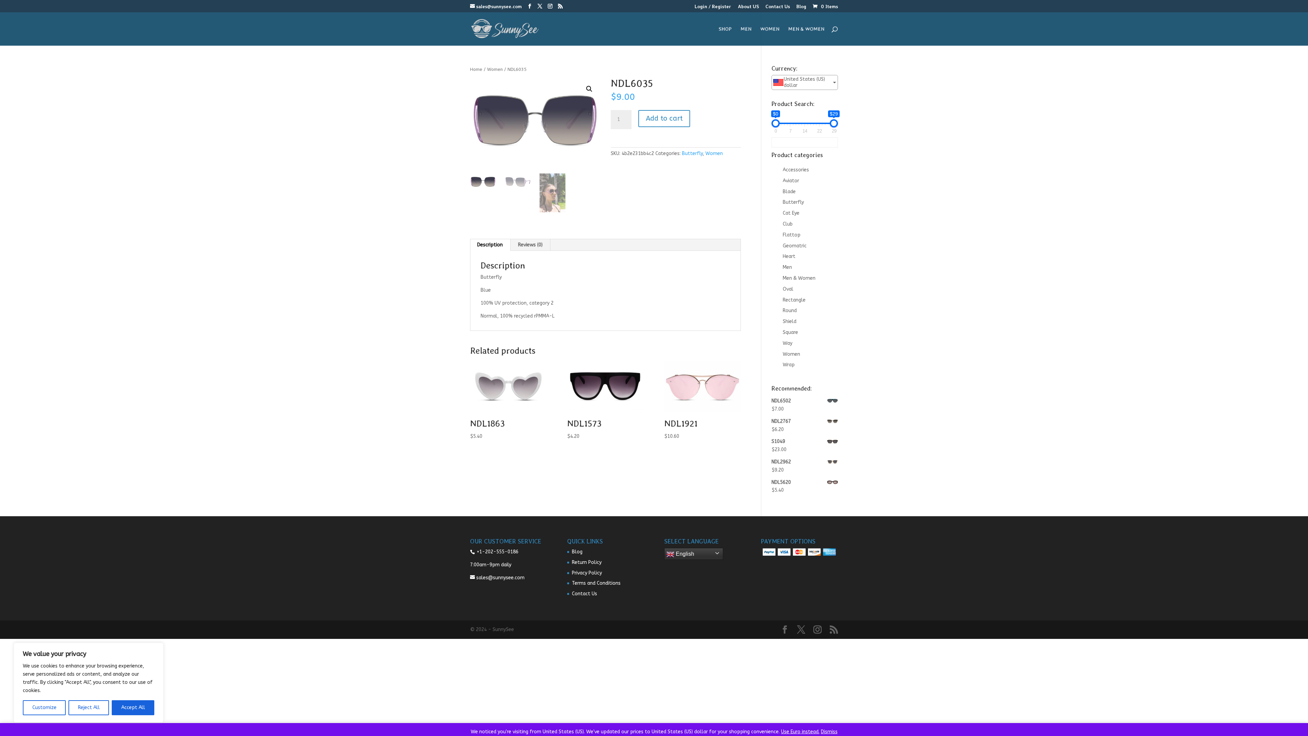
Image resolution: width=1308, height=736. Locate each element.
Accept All (133, 707)
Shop (725, 29)
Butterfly (692, 153)
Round (790, 310)
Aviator (791, 181)
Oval (788, 289)
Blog (801, 6)
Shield (789, 321)
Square (790, 332)
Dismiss (829, 732)
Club (788, 224)
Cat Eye (791, 213)
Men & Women (806, 29)
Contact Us (777, 6)
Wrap (789, 365)
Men (746, 29)
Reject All (89, 707)
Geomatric (795, 246)
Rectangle (794, 300)
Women (769, 29)
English (684, 554)
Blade (789, 192)
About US (748, 6)
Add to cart (664, 118)
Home (476, 69)
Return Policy (587, 562)
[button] (589, 89)
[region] (89, 682)
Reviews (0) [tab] (530, 245)
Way (787, 343)
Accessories (796, 170)
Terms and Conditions (596, 583)
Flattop (791, 235)
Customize (44, 707)
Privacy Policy (587, 573)
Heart (789, 256)
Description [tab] (490, 245)
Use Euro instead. (800, 732)
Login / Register (713, 6)
